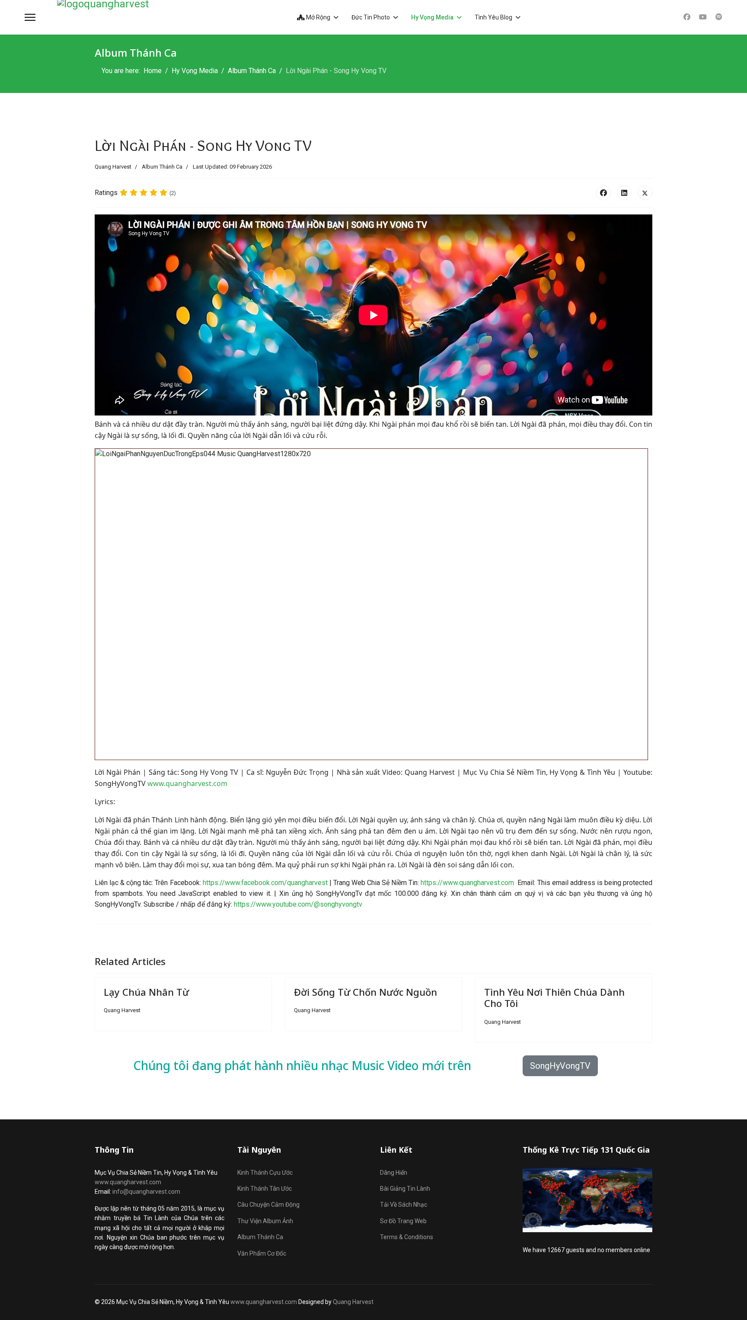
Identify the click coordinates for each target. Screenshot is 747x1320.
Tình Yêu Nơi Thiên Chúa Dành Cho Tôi (554, 997)
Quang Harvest (353, 1301)
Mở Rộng (317, 17)
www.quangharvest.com (187, 783)
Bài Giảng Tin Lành (405, 1188)
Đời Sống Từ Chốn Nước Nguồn (365, 991)
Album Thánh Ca (162, 166)
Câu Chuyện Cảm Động (268, 1204)
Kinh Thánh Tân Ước (264, 1188)
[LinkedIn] (624, 192)
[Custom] (718, 17)
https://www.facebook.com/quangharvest (265, 883)
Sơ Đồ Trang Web (403, 1221)
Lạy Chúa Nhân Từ (146, 991)
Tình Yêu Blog (493, 17)
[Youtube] (703, 17)
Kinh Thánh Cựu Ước (265, 1172)
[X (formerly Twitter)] (645, 192)
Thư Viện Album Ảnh (265, 1221)
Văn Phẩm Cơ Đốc (261, 1253)
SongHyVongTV (560, 1066)
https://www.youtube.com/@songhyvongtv (298, 904)
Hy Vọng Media (432, 17)
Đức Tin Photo (370, 17)
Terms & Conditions (406, 1237)
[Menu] (30, 17)
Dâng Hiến (393, 1172)
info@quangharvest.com (146, 1191)
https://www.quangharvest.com (467, 883)
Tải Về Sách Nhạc (403, 1204)
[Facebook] (686, 17)
